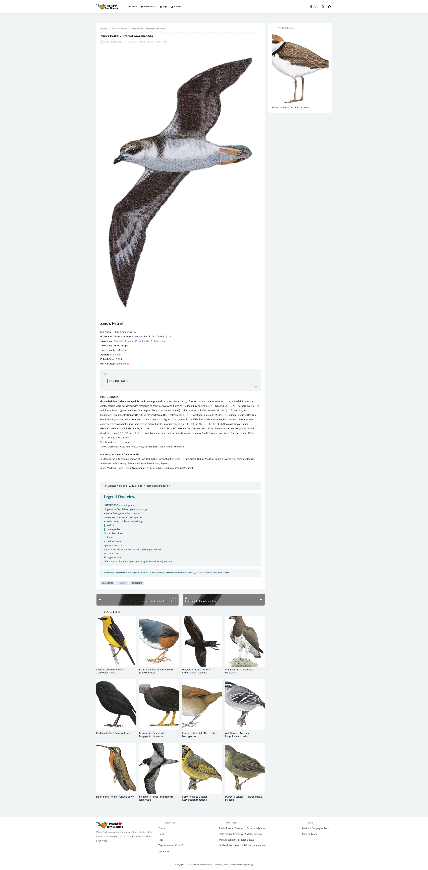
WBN (106, 42)
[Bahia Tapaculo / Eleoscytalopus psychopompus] (159, 641)
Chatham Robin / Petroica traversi (114, 733)
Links (161, 834)
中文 (315, 7)
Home (134, 7)
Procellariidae (142, 341)
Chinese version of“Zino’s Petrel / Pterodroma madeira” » (139, 486)
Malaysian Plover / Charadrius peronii (291, 108)
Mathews (115, 354)
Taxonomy (163, 851)
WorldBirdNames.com (202, 865)
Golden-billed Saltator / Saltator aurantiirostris (242, 845)
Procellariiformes (119, 29)
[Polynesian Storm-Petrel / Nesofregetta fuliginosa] (202, 641)
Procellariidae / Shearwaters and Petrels (148, 29)
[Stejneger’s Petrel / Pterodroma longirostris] (159, 768)
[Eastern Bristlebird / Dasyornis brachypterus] (202, 704)
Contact (177, 7)
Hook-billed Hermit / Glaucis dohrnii (115, 797)
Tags (165, 7)
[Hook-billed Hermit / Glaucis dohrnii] (116, 768)
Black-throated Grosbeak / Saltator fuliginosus (242, 828)
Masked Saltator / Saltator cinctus (236, 840)
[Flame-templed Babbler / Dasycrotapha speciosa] (202, 768)
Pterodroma (159, 341)
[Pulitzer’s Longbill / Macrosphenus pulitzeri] (245, 768)
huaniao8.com (309, 834)
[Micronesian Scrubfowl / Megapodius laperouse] (159, 704)
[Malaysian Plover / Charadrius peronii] (300, 68)
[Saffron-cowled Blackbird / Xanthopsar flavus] (116, 641)
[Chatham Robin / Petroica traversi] (116, 704)
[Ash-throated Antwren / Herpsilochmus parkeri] (245, 704)
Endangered (107, 583)
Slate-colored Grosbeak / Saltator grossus (240, 834)
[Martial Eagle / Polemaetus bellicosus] (245, 641)
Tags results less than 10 (170, 845)
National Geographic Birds (315, 828)
